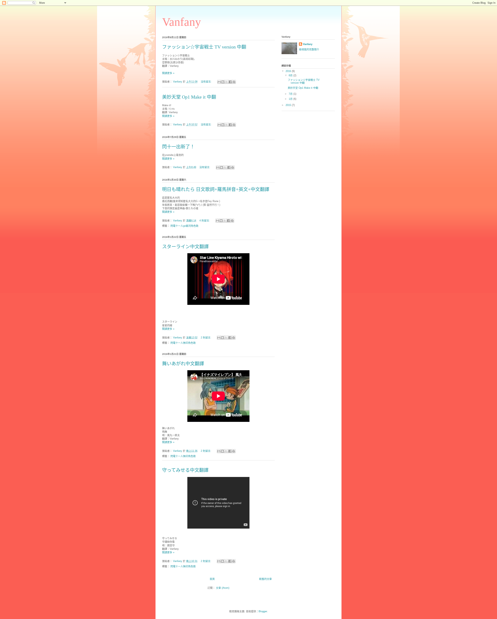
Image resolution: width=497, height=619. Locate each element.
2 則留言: (206, 337)
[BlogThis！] (223, 82)
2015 (289, 105)
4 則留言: (205, 220)
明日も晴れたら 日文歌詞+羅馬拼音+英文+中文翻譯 (215, 189)
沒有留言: (206, 81)
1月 (291, 98)
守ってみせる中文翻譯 (185, 470)
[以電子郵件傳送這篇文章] (219, 82)
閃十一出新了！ (178, 146)
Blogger (263, 611)
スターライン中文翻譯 (185, 246)
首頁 (212, 578)
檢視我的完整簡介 (309, 49)
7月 (291, 93)
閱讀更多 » (168, 73)
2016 (289, 71)
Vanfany (307, 44)
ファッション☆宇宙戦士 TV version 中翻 (204, 46)
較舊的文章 (265, 578)
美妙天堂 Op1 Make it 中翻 (189, 97)
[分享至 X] (227, 82)
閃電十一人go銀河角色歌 (184, 225)
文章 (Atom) (222, 587)
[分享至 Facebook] (230, 82)
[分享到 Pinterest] (234, 82)
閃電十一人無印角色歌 (183, 342)
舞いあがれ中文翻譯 (183, 363)
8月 (291, 75)
